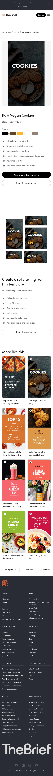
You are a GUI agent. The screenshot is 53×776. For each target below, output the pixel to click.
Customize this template (26, 174)
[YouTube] (36, 765)
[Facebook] (16, 765)
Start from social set (26, 183)
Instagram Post (11, 569)
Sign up (41, 15)
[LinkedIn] (23, 765)
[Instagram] (30, 765)
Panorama (29, 569)
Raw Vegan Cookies (30, 32)
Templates (6, 32)
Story (16, 32)
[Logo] (5, 583)
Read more (22, 7)
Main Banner (46, 569)
